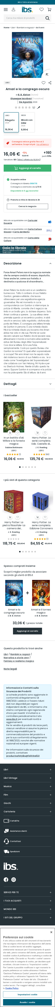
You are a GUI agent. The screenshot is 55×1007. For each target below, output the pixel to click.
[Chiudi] (51, 932)
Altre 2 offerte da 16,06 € (29, 159)
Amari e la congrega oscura (14, 611)
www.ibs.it (11, 719)
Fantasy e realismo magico (19, 661)
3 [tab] (26, 467)
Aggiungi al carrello (29, 168)
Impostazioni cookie (27, 994)
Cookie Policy (11, 988)
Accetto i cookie (27, 1002)
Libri (6, 654)
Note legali (10, 669)
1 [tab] (27, 75)
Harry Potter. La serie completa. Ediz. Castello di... (41, 441)
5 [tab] (32, 467)
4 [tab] (29, 467)
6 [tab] (35, 467)
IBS (14, 159)
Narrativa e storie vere (16, 657)
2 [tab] (23, 467)
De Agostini (25, 102)
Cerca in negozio (27, 206)
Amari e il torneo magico (41, 611)
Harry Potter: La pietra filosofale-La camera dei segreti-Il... (13, 525)
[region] (27, 967)
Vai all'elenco (42, 144)
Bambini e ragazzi (20, 654)
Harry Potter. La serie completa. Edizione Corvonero (41, 525)
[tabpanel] (27, 55)
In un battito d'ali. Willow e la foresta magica (14, 441)
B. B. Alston (24, 94)
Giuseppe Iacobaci (21, 98)
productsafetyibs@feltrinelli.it (23, 755)
